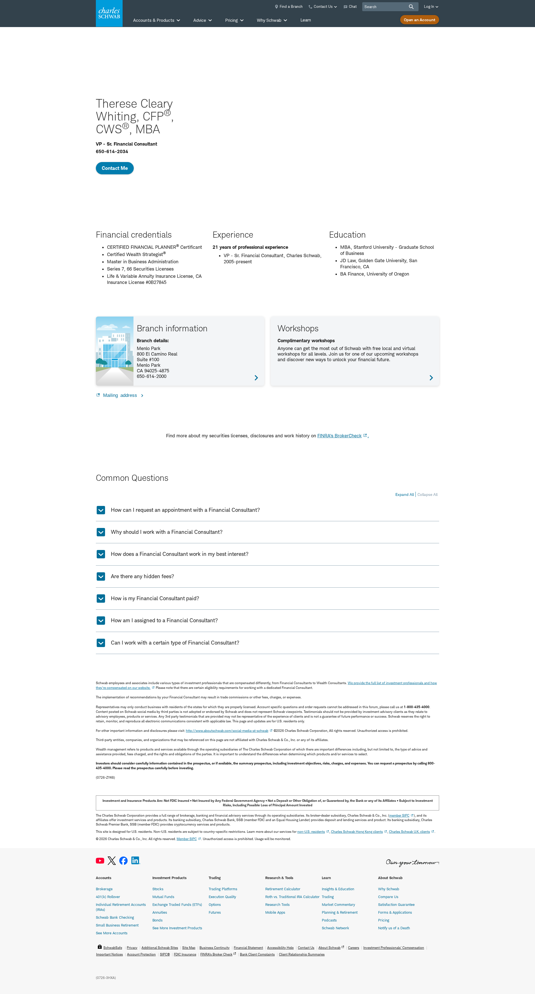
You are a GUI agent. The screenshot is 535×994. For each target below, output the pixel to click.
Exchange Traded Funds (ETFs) (177, 904)
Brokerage (104, 889)
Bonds (157, 920)
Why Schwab (388, 889)
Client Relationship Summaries (302, 954)
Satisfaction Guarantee (396, 904)
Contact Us (306, 947)
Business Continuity (215, 947)
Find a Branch (291, 6)
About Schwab (329, 947)
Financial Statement (248, 947)
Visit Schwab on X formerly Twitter (112, 861)
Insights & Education (338, 889)
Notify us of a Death (394, 928)
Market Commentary (338, 904)
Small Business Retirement (117, 925)
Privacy (132, 947)
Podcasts (329, 920)
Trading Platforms (223, 889)
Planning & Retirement (340, 912)
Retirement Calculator (282, 889)
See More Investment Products (177, 928)
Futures (215, 912)
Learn (305, 20)
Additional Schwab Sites (160, 947)
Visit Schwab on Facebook (123, 861)
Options (215, 904)
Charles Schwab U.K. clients (409, 831)
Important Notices (109, 954)
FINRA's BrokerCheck (339, 435)
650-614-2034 (112, 151)
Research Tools (277, 904)
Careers (353, 947)
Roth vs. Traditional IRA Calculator (292, 896)
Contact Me (115, 168)
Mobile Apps (275, 912)
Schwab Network (335, 928)
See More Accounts (111, 933)
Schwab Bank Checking (115, 917)
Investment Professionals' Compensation (393, 947)
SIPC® (165, 954)
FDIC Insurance (185, 954)
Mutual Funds (163, 896)
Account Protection (141, 954)
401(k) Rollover (108, 896)
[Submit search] (411, 6)
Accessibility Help (280, 947)
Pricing (383, 920)
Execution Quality (222, 896)
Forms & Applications (395, 912)
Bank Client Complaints (257, 954)
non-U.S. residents (311, 831)
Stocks (157, 889)
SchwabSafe (112, 947)
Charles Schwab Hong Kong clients (357, 831)
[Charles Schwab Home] (109, 13)
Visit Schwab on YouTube (100, 861)
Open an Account (420, 19)
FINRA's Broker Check (216, 954)
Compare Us (388, 896)
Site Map (188, 947)
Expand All (404, 494)
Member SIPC (187, 839)
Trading (328, 896)
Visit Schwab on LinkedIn (136, 861)
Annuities (159, 912)
